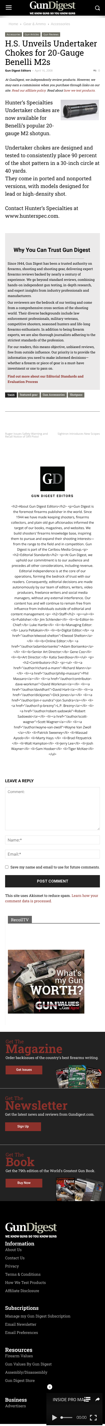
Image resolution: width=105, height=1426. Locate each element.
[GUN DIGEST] (52, 8)
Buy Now (24, 1183)
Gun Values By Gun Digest (28, 1364)
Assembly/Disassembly (26, 1372)
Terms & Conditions (23, 1274)
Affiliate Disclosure (22, 1290)
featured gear (28, 395)
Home (13, 24)
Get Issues (24, 1070)
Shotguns (76, 395)
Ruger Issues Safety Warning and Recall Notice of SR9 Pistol (26, 435)
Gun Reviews (51, 34)
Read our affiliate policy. (29, 90)
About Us (13, 1249)
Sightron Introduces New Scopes (79, 433)
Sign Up (23, 1126)
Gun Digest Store (20, 1380)
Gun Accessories (54, 395)
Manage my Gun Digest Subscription (38, 1316)
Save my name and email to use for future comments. (55, 867)
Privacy (12, 1266)
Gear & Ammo (34, 24)
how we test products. (80, 90)
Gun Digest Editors (18, 71)
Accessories (60, 24)
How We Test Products (25, 1282)
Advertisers (15, 1406)
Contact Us (14, 1258)
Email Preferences (21, 1332)
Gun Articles (32, 34)
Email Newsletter (20, 1324)
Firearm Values (19, 1356)
